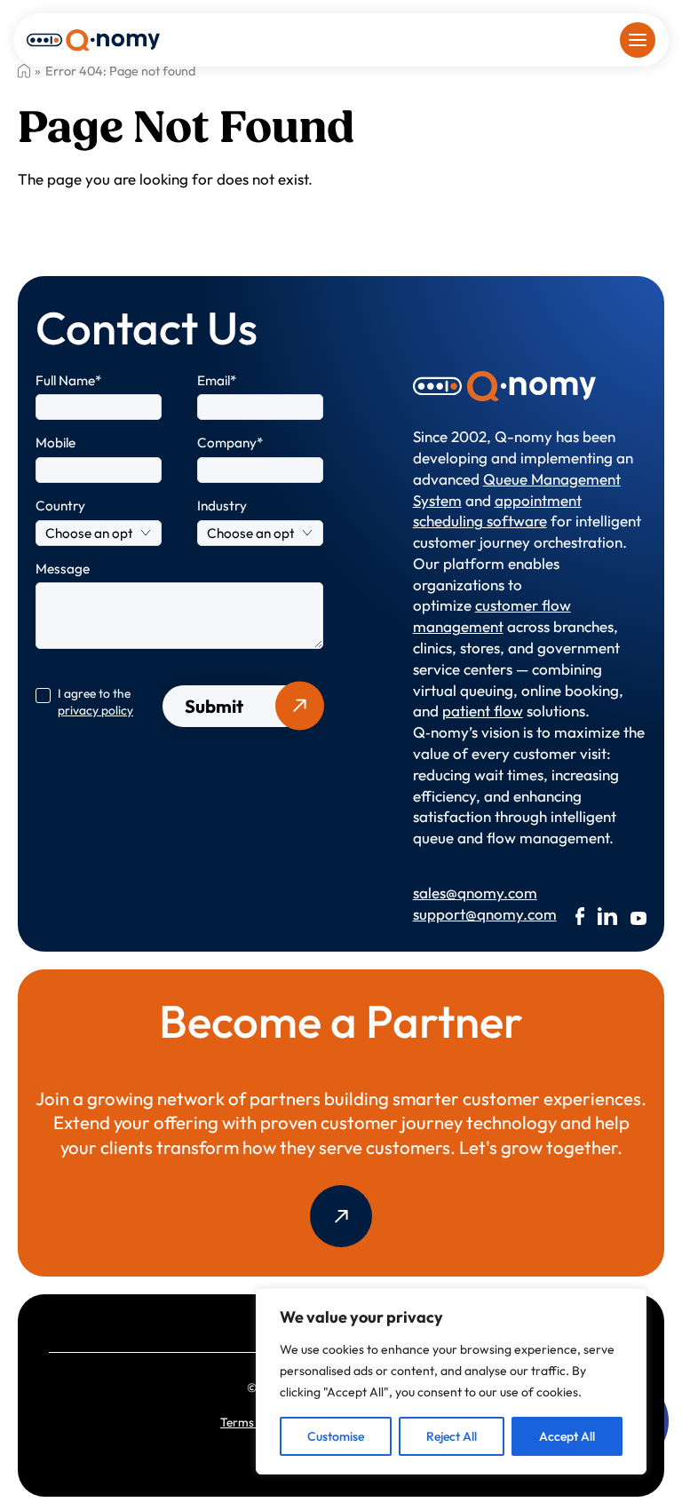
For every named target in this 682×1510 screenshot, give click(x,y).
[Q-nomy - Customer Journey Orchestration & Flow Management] (93, 38)
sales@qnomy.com (462, 892)
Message (63, 568)
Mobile (55, 442)
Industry (222, 505)
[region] (451, 1381)
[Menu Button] (637, 40)
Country (60, 505)
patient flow (482, 710)
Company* (230, 442)
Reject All (451, 1436)
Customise (335, 1436)
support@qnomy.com (462, 914)
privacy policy (95, 710)
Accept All (567, 1436)
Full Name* (69, 380)
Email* (217, 380)
